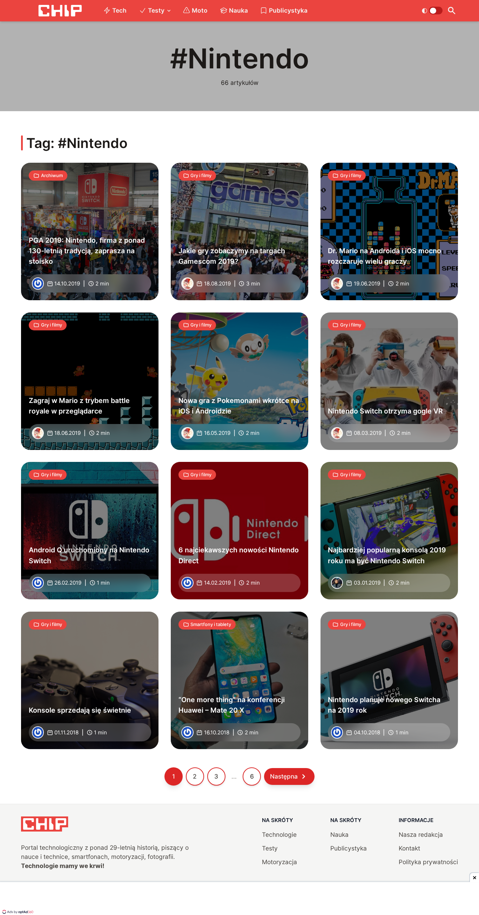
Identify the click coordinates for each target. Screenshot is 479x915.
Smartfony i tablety (210, 624)
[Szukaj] (452, 11)
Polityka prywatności (428, 862)
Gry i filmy (200, 175)
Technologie (279, 834)
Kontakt (409, 848)
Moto (200, 10)
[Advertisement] (239, 899)
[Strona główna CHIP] (59, 10)
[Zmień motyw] (432, 10)
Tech (119, 10)
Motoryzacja (279, 862)
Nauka (238, 10)
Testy (156, 10)
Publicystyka (288, 10)
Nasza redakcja (421, 834)
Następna (284, 776)
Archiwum (52, 175)
